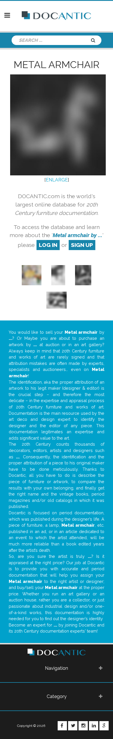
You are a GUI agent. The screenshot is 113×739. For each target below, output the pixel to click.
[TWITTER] (72, 725)
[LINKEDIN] (93, 725)
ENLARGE (57, 180)
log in (48, 245)
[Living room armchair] (31, 274)
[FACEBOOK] (62, 725)
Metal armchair (56, 64)
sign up (82, 245)
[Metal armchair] (58, 274)
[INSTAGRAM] (83, 725)
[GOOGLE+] (104, 725)
